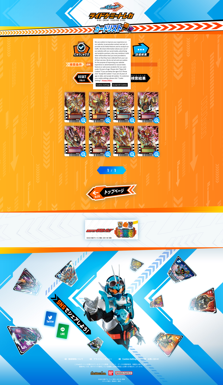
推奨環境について (75, 359)
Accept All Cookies (120, 85)
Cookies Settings (129, 359)
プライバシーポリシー (102, 359)
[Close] (129, 40)
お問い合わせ (153, 359)
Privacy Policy (107, 80)
